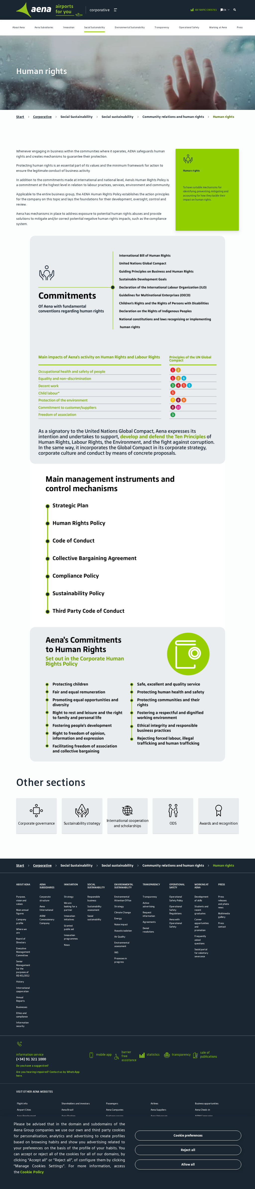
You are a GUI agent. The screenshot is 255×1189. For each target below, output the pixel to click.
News (67, 945)
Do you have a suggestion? (32, 1065)
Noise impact (121, 924)
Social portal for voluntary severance (201, 953)
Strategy (68, 896)
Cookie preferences (188, 1135)
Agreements (149, 922)
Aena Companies (114, 1109)
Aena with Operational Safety (175, 923)
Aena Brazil (67, 1109)
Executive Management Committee (23, 952)
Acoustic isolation (123, 930)
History (20, 981)
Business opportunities (206, 1103)
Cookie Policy (32, 1172)
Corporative (42, 116)
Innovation (68, 27)
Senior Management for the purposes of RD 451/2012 (23, 968)
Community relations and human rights (173, 116)
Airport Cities (24, 1109)
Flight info (22, 1103)
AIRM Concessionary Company (47, 920)
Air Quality (119, 936)
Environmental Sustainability (130, 27)
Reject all (188, 1150)
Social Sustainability (94, 27)
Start (20, 116)
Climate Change (122, 912)
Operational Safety (189, 27)
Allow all (188, 1164)
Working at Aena (218, 27)
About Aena (18, 27)
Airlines (154, 1103)
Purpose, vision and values (21, 900)
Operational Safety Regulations (175, 910)
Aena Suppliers (158, 1109)
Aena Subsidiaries (44, 27)
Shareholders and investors (76, 1103)
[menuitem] (18, 27)
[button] (115, 9)
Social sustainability (117, 116)
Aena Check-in (202, 1109)
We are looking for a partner (70, 907)
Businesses (21, 1007)
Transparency (162, 27)
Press (240, 27)
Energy (118, 918)
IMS (116, 952)
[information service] (50, 1046)
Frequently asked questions (200, 940)
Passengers (112, 1103)
